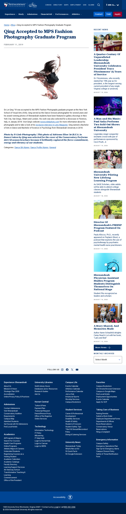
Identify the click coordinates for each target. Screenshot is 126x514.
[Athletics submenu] (81, 14)
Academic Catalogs (11, 462)
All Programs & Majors (12, 438)
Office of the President (13, 480)
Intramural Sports (72, 397)
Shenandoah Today (73, 446)
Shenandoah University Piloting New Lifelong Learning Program (106, 176)
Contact (98, 14)
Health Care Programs (12, 443)
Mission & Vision (10, 389)
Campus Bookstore (73, 402)
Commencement (10, 478)
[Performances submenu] (69, 14)
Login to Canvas (41, 443)
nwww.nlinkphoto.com (49, 122)
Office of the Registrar (43, 416)
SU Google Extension (73, 454)
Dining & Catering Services (75, 435)
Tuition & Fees (40, 406)
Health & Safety (71, 421)
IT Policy (38, 433)
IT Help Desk (39, 438)
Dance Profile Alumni (39, 147)
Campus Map (9, 419)
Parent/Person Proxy (43, 414)
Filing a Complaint (103, 432)
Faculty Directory (10, 464)
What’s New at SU (72, 449)
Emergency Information (107, 439)
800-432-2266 (69, 507)
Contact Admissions (12, 408)
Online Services (41, 419)
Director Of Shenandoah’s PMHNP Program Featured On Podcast (108, 226)
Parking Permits (102, 414)
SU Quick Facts (71, 451)
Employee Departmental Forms (108, 419)
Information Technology (44, 430)
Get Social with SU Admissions (16, 424)
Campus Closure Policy (105, 451)
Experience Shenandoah (15, 382)
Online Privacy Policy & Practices (16, 397)
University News (72, 442)
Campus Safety (102, 443)
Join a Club (69, 394)
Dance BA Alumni (22, 147)
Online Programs (10, 446)
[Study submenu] (25, 14)
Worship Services (72, 399)
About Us (7, 386)
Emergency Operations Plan (107, 446)
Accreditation (9, 394)
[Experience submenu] (16, 14)
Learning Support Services (14, 467)
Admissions (9, 404)
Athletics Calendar (72, 389)
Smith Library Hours (42, 386)
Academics (9, 434)
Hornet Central (41, 402)
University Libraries (44, 382)
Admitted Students (11, 421)
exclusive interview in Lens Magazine (52, 125)
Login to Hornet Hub (42, 441)
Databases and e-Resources (46, 389)
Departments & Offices (105, 421)
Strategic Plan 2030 (11, 391)
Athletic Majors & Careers (14, 449)
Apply (118, 14)
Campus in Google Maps (105, 391)
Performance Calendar (74, 391)
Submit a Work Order (104, 416)
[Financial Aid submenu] (53, 14)
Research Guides (41, 391)
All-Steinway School (12, 470)
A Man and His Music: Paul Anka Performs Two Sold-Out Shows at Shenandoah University (107, 124)
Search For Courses (12, 441)
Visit (108, 14)
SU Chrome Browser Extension (108, 389)
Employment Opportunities (106, 397)
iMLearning (39, 436)
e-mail (56, 507)
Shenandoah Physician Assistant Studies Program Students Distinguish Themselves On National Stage (107, 282)
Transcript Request (42, 411)
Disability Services (72, 419)
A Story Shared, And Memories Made (106, 327)
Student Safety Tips (73, 427)
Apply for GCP (101, 402)
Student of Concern (73, 424)
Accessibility (59, 497)
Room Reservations (104, 424)
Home (6, 25)
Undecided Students (12, 451)
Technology (40, 426)
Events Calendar (71, 386)
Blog (13, 25)
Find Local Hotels (10, 427)
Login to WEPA (40, 446)
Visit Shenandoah (11, 411)
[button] (98, 5)
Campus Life (71, 382)
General (52, 147)
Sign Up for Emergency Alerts (107, 449)
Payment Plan (40, 408)
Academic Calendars (12, 459)
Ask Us (37, 394)
